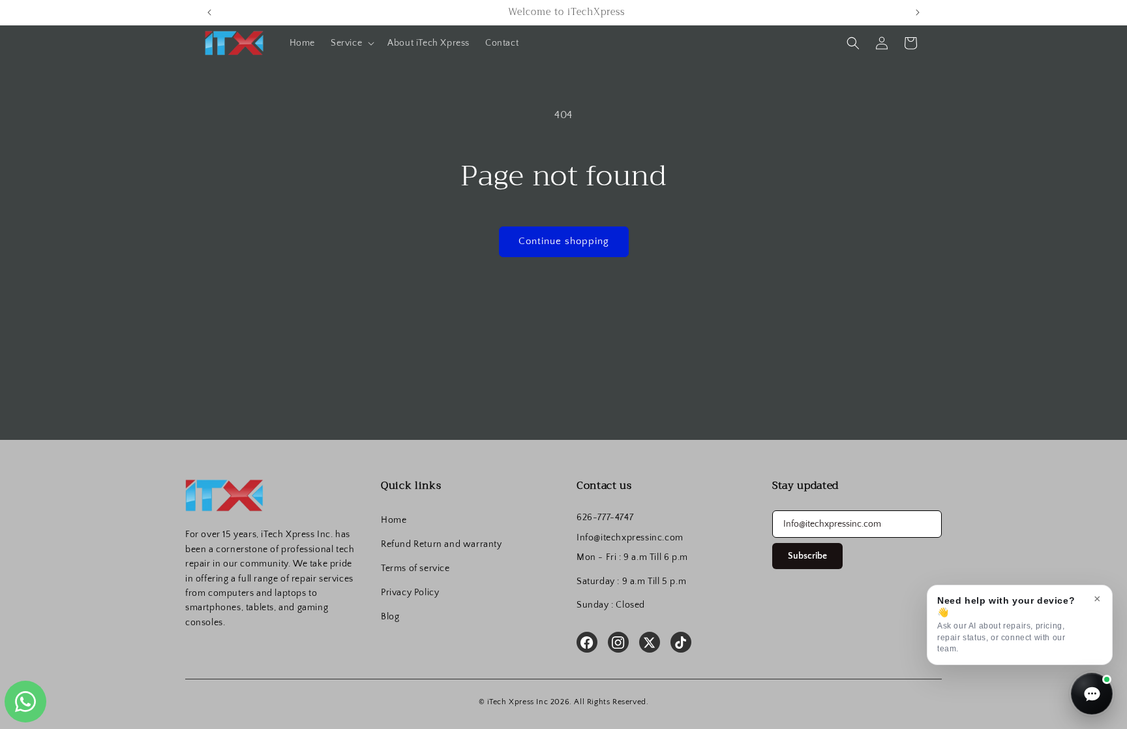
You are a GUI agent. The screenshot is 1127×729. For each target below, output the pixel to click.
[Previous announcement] (209, 12)
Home (393, 520)
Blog (390, 617)
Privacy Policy (410, 592)
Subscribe (807, 556)
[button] (351, 43)
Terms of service (415, 568)
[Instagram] (618, 642)
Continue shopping (563, 241)
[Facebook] (587, 642)
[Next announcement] (917, 12)
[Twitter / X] (649, 642)
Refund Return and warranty (441, 544)
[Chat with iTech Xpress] (1092, 694)
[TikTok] (680, 642)
